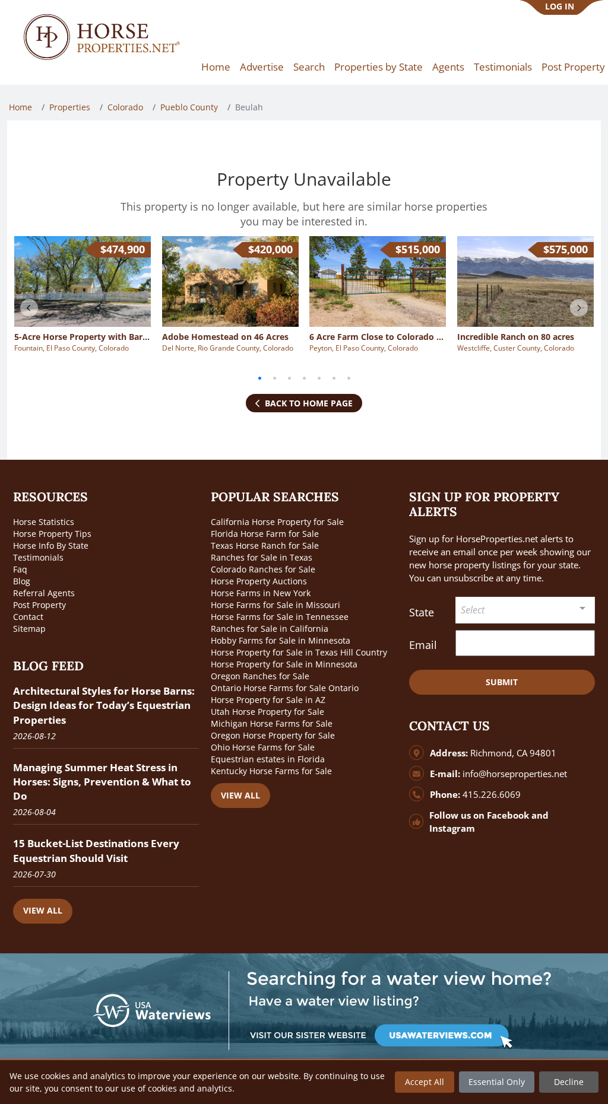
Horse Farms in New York (261, 593)
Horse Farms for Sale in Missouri (275, 604)
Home (215, 67)
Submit (502, 682)
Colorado (125, 107)
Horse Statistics (43, 521)
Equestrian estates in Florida (268, 759)
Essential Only (496, 1081)
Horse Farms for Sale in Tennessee (280, 616)
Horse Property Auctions (259, 581)
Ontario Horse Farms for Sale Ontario (285, 687)
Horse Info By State (50, 545)
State (421, 612)
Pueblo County (189, 107)
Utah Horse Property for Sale (267, 711)
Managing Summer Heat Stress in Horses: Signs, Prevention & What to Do (102, 782)
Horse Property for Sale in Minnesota (284, 664)
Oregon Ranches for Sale (260, 676)
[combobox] (525, 610)
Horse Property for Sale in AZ (268, 699)
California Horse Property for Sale (277, 521)
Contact (28, 616)
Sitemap (29, 628)
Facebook (508, 815)
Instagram (452, 828)
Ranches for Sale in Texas (261, 557)
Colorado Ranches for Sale (263, 569)
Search (309, 67)
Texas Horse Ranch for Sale (265, 545)
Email (423, 645)
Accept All (424, 1081)
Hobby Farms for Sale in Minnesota (280, 640)
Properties (69, 107)
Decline (569, 1081)
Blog (21, 581)
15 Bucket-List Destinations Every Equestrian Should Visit (96, 850)
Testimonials (503, 67)
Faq (20, 569)
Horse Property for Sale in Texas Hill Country (299, 652)
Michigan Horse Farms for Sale (271, 723)
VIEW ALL (42, 910)
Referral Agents (44, 593)
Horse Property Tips (52, 533)
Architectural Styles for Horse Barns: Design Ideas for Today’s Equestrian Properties (104, 705)
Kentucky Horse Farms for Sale (271, 771)
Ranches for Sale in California (269, 628)
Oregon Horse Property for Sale (273, 735)
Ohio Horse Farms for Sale (263, 747)
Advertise (262, 67)
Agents (448, 67)
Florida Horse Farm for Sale (265, 533)
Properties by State (378, 67)
